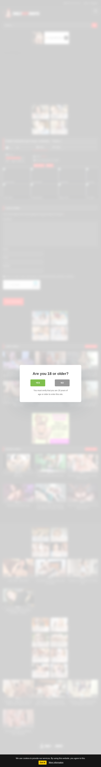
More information (56, 762)
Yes (38, 383)
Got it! (42, 762)
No (62, 383)
